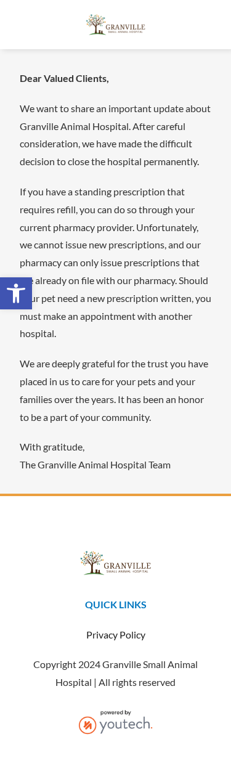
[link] (16, 293)
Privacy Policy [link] (115, 634)
